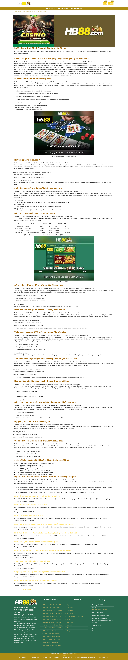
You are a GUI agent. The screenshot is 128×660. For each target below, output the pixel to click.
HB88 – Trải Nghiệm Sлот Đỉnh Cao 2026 (28, 515)
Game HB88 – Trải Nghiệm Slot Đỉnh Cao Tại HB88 (32, 561)
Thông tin (69, 628)
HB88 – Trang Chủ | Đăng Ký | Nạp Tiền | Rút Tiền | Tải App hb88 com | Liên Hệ (52, 636)
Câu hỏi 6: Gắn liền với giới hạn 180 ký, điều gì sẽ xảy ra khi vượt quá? (34, 474)
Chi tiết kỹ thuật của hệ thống (23, 180)
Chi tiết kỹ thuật (20, 304)
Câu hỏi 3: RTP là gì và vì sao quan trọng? (27, 469)
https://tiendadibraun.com (99, 609)
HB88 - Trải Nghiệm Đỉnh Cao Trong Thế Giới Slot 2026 (52, 645)
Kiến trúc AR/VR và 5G (22, 353)
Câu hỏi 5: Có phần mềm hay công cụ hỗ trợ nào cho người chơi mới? (34, 472)
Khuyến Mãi (70, 610)
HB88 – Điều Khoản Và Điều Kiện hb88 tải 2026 (30, 505)
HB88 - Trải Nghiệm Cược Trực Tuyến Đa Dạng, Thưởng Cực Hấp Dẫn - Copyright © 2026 (45, 533)
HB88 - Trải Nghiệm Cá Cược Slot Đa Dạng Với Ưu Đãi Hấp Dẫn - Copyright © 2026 (43, 524)
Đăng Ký (69, 630)
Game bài (69, 625)
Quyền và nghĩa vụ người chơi (75, 616)
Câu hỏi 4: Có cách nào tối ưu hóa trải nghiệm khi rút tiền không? (33, 470)
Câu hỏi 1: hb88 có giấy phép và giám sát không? (29, 465)
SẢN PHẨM (70, 622)
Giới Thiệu (70, 613)
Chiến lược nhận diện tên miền (24, 400)
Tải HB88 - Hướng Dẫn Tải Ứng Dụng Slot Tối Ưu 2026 (52, 633)
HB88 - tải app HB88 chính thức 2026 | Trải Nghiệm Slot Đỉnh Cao (37, 496)
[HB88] (24, 3)
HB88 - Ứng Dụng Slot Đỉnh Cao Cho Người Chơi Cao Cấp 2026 (36, 542)
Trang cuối (28, 589)
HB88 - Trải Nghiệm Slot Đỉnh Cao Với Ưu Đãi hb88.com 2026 (35, 580)
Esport (68, 604)
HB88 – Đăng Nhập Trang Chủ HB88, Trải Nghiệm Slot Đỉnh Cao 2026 (52, 639)
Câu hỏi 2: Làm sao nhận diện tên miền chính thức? (29, 467)
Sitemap (64, 655)
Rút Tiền (69, 619)
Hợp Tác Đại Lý (71, 607)
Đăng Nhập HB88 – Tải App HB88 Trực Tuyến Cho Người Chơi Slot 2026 (39, 572)
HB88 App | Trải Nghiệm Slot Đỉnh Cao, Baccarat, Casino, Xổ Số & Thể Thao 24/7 (42, 550)
